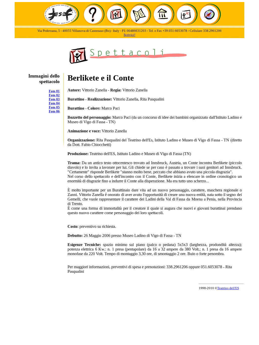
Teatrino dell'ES (228, 288)
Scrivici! (129, 35)
